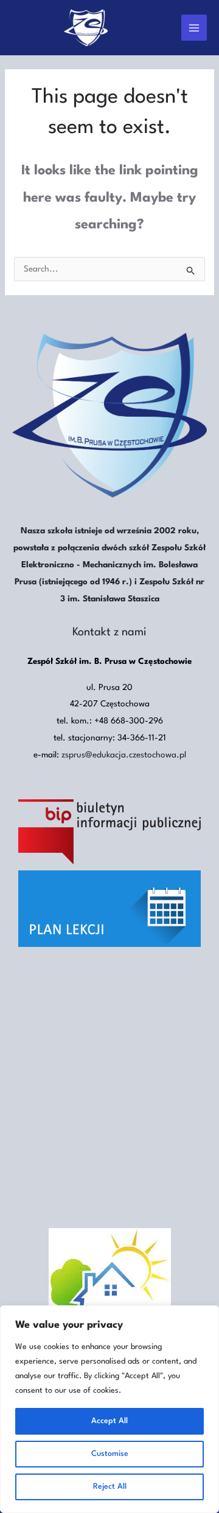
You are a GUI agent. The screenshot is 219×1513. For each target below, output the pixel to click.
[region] (109, 1409)
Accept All (109, 1421)
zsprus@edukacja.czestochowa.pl (123, 755)
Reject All (110, 1487)
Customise (109, 1454)
